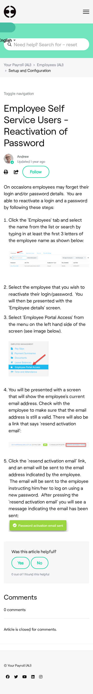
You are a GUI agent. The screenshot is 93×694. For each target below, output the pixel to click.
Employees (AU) (50, 64)
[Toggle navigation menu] (86, 12)
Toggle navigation (19, 93)
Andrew (23, 156)
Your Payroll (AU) (17, 64)
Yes (21, 562)
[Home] (10, 12)
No (39, 562)
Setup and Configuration (30, 70)
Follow (36, 171)
